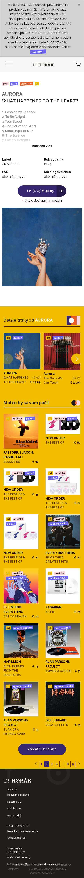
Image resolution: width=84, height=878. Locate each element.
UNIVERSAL (26, 83)
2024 (14, 83)
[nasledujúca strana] (79, 764)
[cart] (78, 64)
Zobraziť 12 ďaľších (42, 749)
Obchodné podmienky (27, 865)
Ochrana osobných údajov (47, 868)
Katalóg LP (14, 808)
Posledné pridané (18, 794)
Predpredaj (14, 815)
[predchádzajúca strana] (36, 764)
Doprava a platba (42, 872)
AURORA (12, 94)
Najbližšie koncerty (18, 857)
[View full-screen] (76, 213)
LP (37, 83)
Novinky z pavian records (22, 831)
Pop (5, 83)
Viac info (36, 52)
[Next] (76, 358)
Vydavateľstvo (16, 837)
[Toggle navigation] (9, 64)
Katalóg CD (14, 801)
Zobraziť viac (42, 146)
